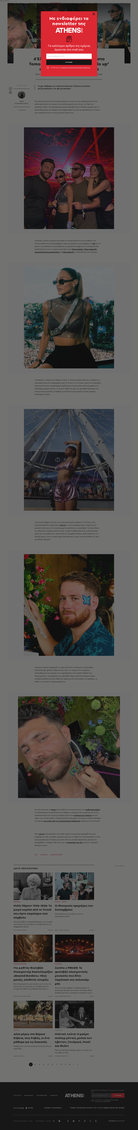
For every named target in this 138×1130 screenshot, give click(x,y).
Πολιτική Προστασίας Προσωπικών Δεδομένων (75, 67)
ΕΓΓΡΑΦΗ (69, 62)
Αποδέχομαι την (70, 67)
